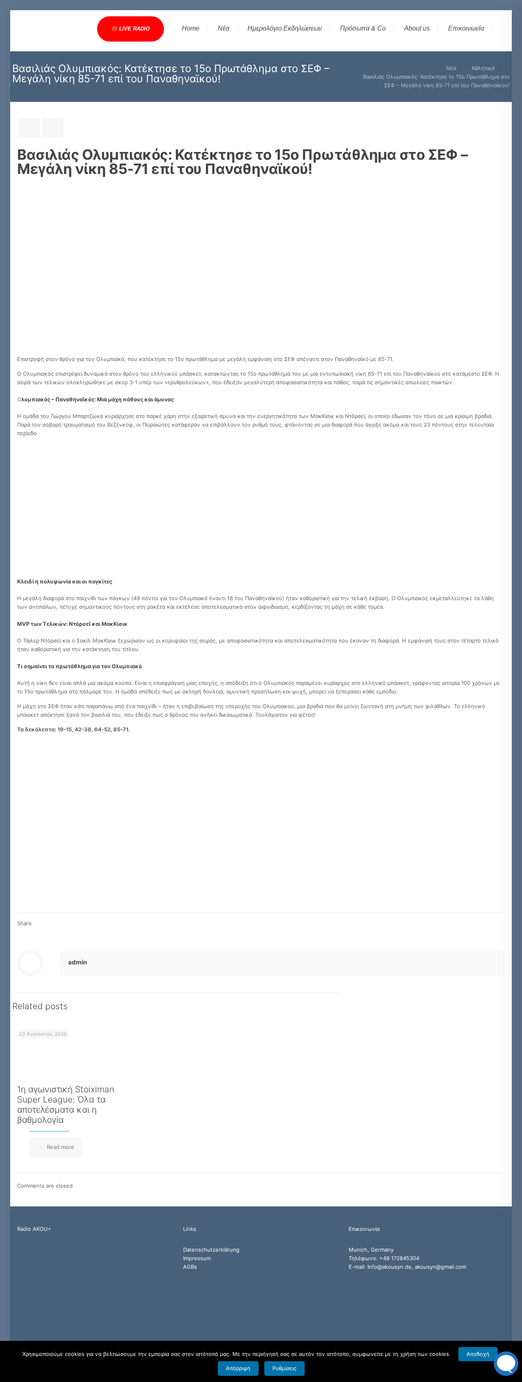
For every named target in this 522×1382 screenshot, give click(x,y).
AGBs (190, 1266)
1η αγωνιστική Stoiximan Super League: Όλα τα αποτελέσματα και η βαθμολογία (65, 1104)
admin (77, 962)
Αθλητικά (483, 68)
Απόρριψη (238, 1368)
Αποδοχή (478, 1354)
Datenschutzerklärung (211, 1249)
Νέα (451, 68)
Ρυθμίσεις (284, 1368)
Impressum (197, 1258)
